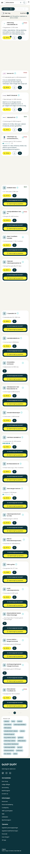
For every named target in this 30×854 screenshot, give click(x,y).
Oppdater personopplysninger (10, 828)
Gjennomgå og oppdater (16, 204)
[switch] (2, 13)
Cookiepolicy (5, 807)
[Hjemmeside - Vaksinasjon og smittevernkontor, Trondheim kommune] (14, 153)
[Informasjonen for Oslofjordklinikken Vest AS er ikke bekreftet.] (23, 212)
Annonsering (5, 787)
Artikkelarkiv (5, 817)
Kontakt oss (5, 794)
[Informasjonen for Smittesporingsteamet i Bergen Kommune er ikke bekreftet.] (23, 665)
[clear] (21, 2)
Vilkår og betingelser (7, 811)
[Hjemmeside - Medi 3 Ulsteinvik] (14, 109)
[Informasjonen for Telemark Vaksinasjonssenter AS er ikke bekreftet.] (23, 262)
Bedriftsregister (6, 790)
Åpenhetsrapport (6, 820)
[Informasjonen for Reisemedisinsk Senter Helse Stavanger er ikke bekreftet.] (23, 614)
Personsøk (4, 834)
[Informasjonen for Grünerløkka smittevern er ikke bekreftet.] (23, 363)
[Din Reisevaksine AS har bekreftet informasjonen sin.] (21, 464)
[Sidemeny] (29, 2)
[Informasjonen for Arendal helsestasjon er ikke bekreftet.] (21, 412)
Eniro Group (5, 781)
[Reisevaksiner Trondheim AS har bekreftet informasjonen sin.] (23, 690)
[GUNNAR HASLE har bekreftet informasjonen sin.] (17, 188)
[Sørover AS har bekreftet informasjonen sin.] (15, 73)
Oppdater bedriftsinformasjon (10, 831)
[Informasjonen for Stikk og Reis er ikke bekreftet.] (16, 564)
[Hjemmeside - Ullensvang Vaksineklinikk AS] (14, 37)
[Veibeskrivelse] (20, 37)
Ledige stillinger (6, 784)
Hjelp (3, 814)
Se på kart (23, 13)
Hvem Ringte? (5, 837)
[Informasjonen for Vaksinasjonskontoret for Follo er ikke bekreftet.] (23, 515)
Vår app (4, 840)
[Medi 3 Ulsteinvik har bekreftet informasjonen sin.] (19, 95)
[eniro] (2, 2)
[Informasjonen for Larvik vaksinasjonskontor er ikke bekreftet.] (23, 589)
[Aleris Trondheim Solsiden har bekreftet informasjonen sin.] (23, 237)
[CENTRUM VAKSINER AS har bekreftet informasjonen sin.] (22, 437)
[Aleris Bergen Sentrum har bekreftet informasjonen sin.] (22, 488)
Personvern (5, 801)
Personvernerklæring (7, 804)
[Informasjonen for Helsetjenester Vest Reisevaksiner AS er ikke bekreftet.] (23, 388)
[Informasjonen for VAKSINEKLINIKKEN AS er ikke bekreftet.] (21, 338)
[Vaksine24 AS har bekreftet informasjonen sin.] (17, 117)
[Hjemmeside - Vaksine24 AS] (14, 129)
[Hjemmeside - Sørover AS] (14, 87)
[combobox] (13, 2)
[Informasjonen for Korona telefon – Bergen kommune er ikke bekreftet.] (23, 640)
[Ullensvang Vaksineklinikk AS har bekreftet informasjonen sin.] (23, 23)
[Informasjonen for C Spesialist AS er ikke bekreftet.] (18, 313)
